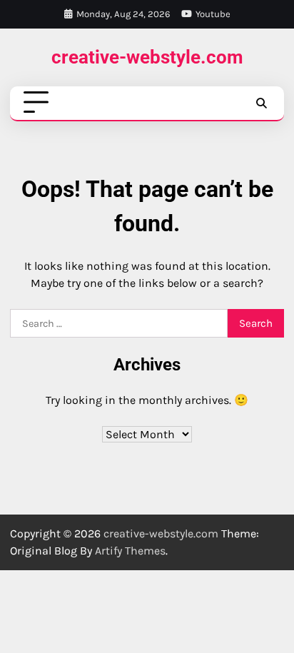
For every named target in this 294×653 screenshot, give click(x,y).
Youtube (213, 14)
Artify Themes (130, 550)
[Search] (261, 103)
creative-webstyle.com (147, 57)
